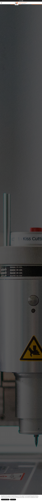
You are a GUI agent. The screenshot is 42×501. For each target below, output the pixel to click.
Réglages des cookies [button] (5, 499)
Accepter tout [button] (13, 499)
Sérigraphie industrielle (20, 245)
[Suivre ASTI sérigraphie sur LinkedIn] (21, 1)
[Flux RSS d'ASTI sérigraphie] (22, 1)
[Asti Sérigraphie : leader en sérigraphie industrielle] (21, 3)
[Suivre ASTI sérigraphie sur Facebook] (19, 1)
